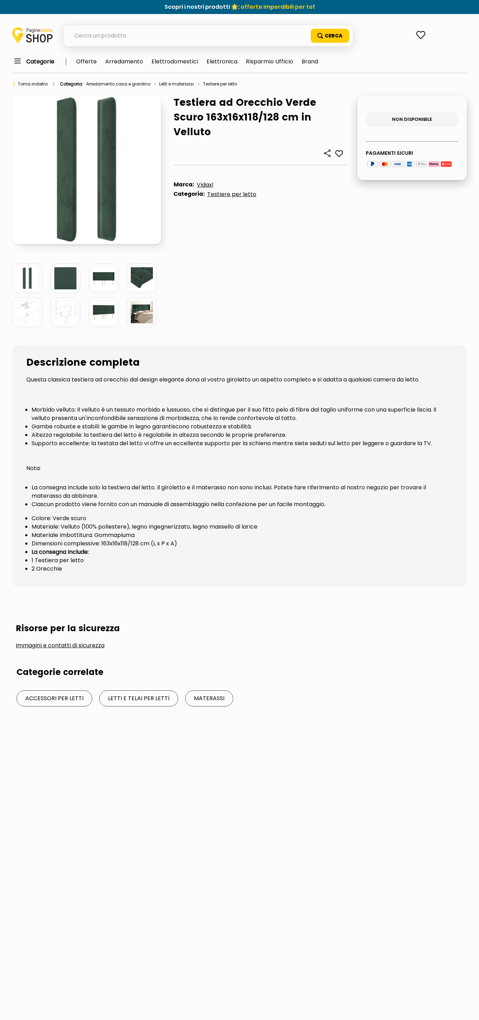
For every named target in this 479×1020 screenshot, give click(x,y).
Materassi (209, 698)
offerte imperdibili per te (277, 7)
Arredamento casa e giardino (118, 84)
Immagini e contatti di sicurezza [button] (60, 645)
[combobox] (208, 35)
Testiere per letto (220, 84)
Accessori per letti (54, 698)
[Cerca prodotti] (330, 36)
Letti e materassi (176, 84)
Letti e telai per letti (138, 698)
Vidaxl (205, 185)
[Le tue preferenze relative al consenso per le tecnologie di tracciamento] (466, 1007)
